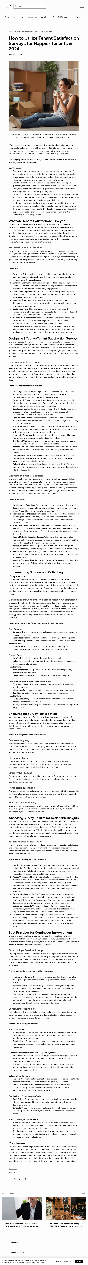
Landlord (44, 17)
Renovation (18, 17)
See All (83, 1193)
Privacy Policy (40, 1262)
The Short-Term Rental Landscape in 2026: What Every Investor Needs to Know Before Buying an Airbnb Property (66, 1224)
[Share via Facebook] (10, 1179)
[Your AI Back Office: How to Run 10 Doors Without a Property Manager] (22, 1208)
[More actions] (78, 31)
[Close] (85, 1261)
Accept (78, 1261)
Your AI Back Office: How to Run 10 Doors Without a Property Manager (21, 1224)
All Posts (5, 17)
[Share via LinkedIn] (20, 1179)
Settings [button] (58, 1261)
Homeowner (32, 17)
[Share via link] (25, 1179)
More (77, 17)
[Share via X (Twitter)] (15, 1179)
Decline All (67, 1261)
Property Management (62, 17)
